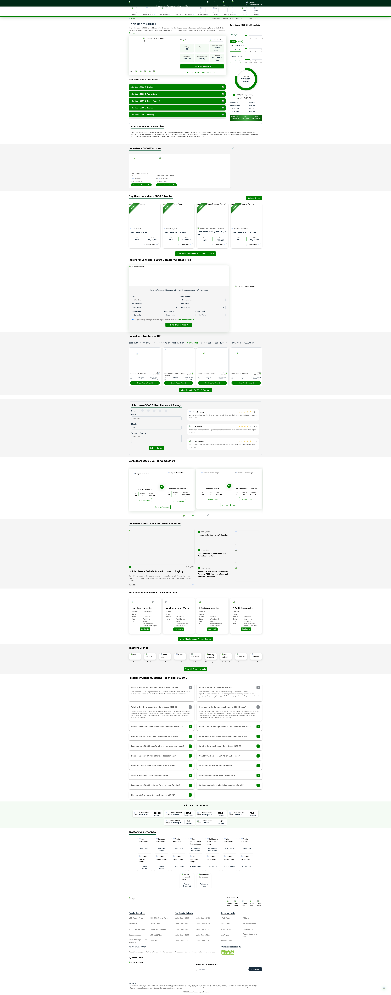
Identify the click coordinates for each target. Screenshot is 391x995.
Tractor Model (201, 462)
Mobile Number (201, 455)
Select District (176, 476)
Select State (175, 469)
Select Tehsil (201, 476)
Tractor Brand (176, 462)
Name (173, 455)
